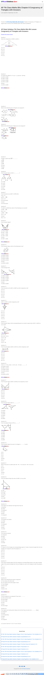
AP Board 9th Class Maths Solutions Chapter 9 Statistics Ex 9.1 (14, 654)
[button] (22, 674)
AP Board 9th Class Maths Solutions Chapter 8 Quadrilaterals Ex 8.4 (15, 656)
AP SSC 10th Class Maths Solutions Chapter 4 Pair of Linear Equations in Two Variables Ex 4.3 (21, 651)
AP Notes (34, 674)
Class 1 (7, 674)
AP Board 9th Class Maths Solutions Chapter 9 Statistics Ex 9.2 (14, 649)
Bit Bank (19, 623)
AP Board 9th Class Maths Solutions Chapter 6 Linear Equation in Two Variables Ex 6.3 (20, 659)
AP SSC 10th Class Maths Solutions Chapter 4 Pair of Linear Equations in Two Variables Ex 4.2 (21, 634)
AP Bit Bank (37, 674)
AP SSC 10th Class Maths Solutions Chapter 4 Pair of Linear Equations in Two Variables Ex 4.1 (21, 639)
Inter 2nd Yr (32, 674)
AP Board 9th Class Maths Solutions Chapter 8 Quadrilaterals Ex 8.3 (15, 636)
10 (26, 674)
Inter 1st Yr (29, 674)
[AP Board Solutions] (9, 1)
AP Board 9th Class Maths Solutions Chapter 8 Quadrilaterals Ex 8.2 (15, 641)
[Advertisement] (22, 65)
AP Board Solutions (26, 668)
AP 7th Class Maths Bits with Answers (15, 21)
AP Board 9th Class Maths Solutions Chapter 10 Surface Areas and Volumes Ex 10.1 (19, 644)
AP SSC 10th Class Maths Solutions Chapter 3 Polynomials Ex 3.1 (15, 646)
